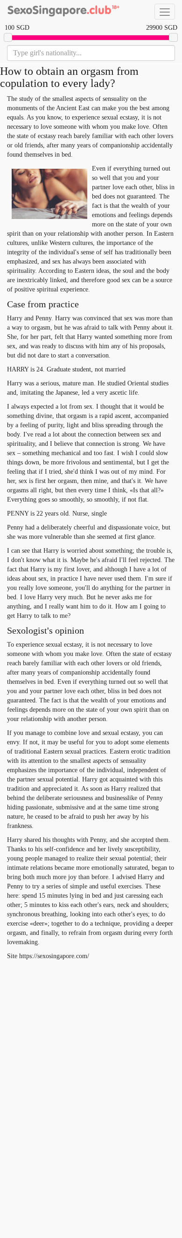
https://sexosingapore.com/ (54, 956)
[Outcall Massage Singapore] (63, 11)
